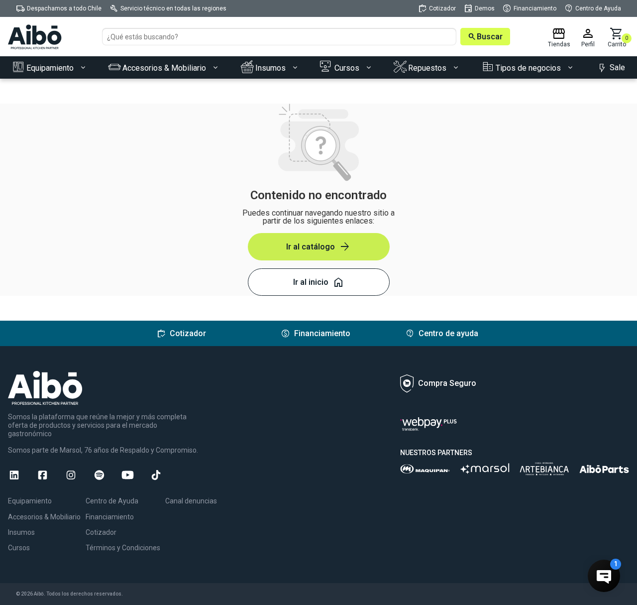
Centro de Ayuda (112, 501)
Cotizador (101, 532)
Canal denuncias (191, 501)
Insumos (21, 532)
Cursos (19, 548)
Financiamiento (110, 517)
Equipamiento (30, 501)
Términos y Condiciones (123, 548)
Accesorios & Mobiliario (44, 517)
